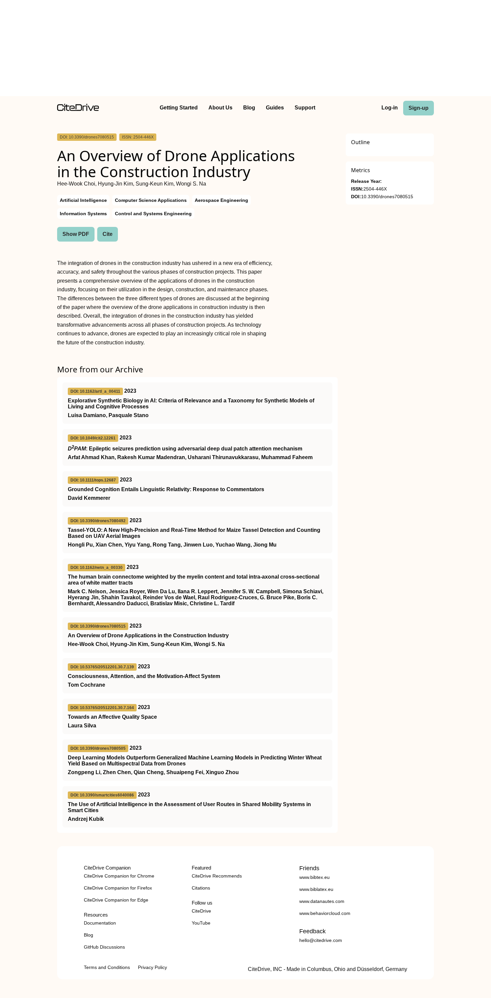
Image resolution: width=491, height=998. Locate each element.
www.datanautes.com (321, 901)
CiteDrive (201, 911)
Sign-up (418, 108)
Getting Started (179, 107)
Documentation (100, 923)
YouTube (201, 923)
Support (305, 107)
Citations (201, 888)
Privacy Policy (152, 967)
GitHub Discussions (104, 947)
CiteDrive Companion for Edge (116, 900)
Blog (249, 107)
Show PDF (75, 234)
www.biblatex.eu (316, 889)
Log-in (389, 107)
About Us (220, 107)
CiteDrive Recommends (217, 876)
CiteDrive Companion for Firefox (118, 888)
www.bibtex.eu (314, 877)
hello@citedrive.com (320, 940)
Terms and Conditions (107, 967)
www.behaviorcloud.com (324, 913)
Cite (108, 234)
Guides (275, 107)
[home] (78, 109)
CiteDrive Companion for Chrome (119, 876)
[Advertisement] (245, 49)
